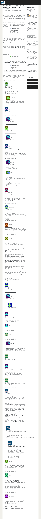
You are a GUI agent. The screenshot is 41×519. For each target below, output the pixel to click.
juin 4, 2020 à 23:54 (8, 393)
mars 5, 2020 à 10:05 (10, 164)
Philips (11, 20)
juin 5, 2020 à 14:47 (9, 430)
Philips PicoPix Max (11, 35)
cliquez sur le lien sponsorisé (16, 75)
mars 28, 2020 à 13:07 (8, 368)
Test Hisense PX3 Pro (31, 35)
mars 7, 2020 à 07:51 (8, 209)
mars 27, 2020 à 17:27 (8, 358)
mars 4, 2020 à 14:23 (10, 121)
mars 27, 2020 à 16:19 (8, 336)
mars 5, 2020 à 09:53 (8, 148)
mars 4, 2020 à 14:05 (8, 86)
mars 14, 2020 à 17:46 (8, 240)
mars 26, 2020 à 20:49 (10, 174)
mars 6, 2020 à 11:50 (8, 192)
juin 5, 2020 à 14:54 (11, 445)
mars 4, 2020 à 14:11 (8, 111)
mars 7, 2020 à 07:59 (8, 227)
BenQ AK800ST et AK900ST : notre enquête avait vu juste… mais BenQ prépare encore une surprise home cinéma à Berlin (32, 12)
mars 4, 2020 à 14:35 (8, 130)
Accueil (4, 5)
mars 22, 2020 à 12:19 (8, 287)
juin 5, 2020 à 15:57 (8, 464)
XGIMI (12, 71)
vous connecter (10, 508)
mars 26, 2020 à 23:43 (8, 327)
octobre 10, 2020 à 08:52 (9, 498)
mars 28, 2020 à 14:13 (8, 382)
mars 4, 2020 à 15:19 (10, 139)
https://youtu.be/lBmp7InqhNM (10, 200)
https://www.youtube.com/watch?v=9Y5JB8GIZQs (13, 374)
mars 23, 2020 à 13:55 (12, 307)
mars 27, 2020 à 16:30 (10, 345)
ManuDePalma (11, 207)
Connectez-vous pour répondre (10, 93)
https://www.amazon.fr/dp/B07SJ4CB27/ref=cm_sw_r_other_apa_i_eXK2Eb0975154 (21, 437)
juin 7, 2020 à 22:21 (8, 477)
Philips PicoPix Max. (18, 11)
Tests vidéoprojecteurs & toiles (32, 86)
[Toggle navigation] (39, 2)
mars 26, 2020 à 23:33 (8, 316)
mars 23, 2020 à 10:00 (10, 298)
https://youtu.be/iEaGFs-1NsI (10, 201)
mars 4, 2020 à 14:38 (10, 100)
